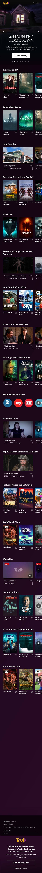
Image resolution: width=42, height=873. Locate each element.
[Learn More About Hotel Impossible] (32, 168)
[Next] (38, 32)
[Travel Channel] (6, 3)
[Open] (37, 3)
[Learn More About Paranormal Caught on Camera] (32, 278)
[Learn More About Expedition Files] (32, 583)
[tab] (12, 61)
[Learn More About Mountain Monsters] (32, 476)
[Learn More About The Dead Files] (32, 348)
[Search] (33, 3)
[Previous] (3, 32)
